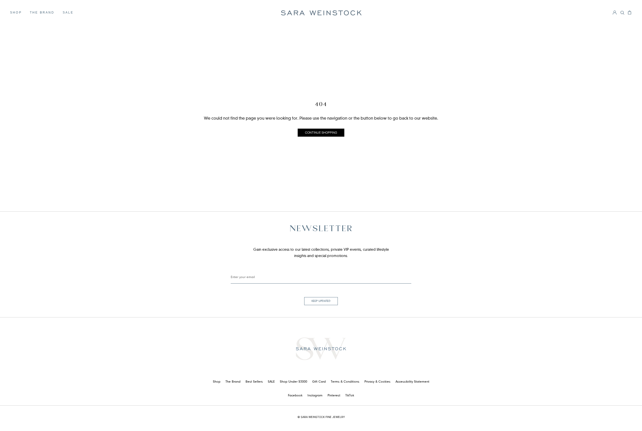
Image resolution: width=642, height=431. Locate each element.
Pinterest (334, 395)
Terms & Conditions (345, 382)
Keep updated (321, 301)
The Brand (42, 12)
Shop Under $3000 (293, 382)
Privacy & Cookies (377, 382)
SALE (68, 12)
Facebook (295, 395)
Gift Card (319, 382)
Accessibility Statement (412, 382)
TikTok (349, 395)
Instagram (315, 395)
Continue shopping (321, 132)
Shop (16, 12)
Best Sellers (254, 382)
